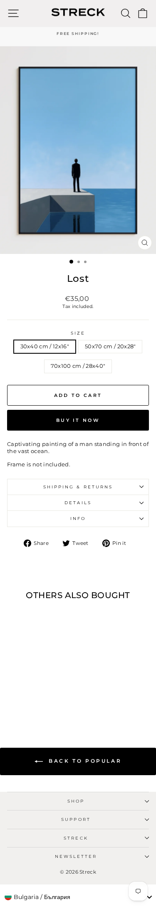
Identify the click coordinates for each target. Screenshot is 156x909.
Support (76, 819)
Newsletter (76, 856)
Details (78, 502)
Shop (75, 801)
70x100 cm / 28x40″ (78, 366)
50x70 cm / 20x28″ (110, 346)
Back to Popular (84, 761)
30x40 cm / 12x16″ (44, 346)
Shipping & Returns (78, 487)
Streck (76, 838)
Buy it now (78, 420)
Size (78, 333)
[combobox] (78, 897)
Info (78, 518)
